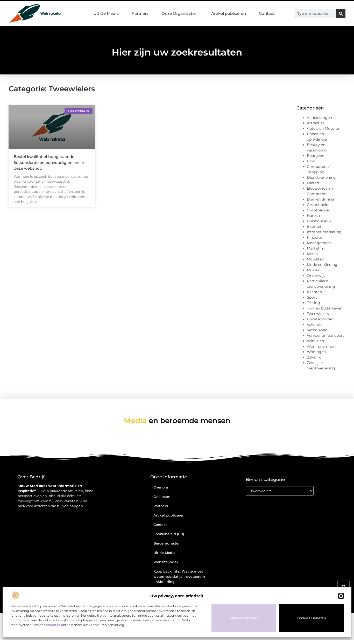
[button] (341, 595)
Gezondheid (317, 204)
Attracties (315, 123)
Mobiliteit (315, 259)
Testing (313, 302)
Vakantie (314, 324)
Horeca (313, 215)
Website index (165, 562)
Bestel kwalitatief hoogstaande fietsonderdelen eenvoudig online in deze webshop (49, 162)
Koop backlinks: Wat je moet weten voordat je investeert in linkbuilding (179, 576)
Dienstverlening (321, 177)
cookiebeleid (56, 625)
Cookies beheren (311, 618)
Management (319, 242)
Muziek (313, 270)
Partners (140, 13)
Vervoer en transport (325, 335)
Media (312, 253)
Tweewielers (318, 313)
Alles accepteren (244, 618)
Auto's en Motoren (323, 128)
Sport (312, 297)
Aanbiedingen (319, 117)
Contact (267, 13)
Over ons (161, 487)
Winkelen (315, 341)
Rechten (314, 292)
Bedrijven (315, 155)
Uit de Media (164, 552)
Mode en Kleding (322, 264)
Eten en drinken (321, 199)
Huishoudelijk (319, 221)
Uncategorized (320, 319)
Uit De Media (106, 13)
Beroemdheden (167, 543)
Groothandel (318, 210)
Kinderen (315, 237)
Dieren (313, 183)
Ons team (162, 496)
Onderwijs (316, 275)
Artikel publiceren (228, 13)
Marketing (316, 248)
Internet (314, 226)
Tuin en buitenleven (324, 308)
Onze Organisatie (178, 13)
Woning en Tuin (321, 346)
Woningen (316, 351)
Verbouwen (317, 330)
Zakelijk (314, 357)
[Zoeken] (340, 13)
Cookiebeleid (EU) (168, 534)
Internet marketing (324, 232)
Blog (311, 161)
